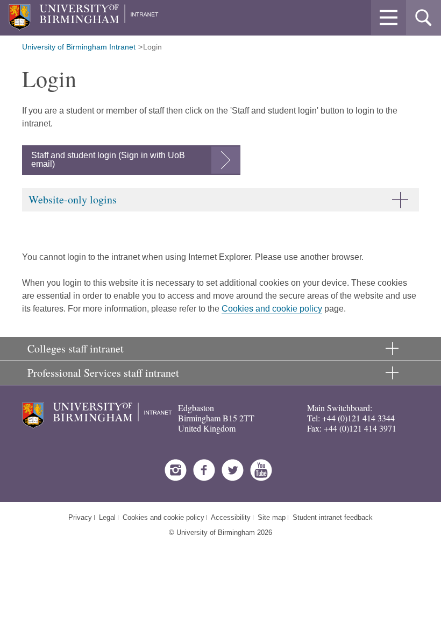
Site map (272, 517)
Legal (107, 517)
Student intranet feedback (333, 517)
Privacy (80, 517)
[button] (388, 17)
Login (152, 47)
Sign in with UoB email (108, 159)
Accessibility (231, 517)
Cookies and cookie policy (272, 308)
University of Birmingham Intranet (79, 47)
